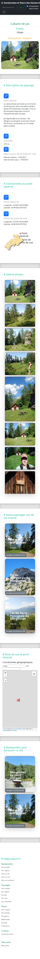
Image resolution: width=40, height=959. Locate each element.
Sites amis (5, 945)
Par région (5, 870)
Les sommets (6, 901)
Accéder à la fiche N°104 (15, 555)
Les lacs (4, 895)
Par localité (5, 867)
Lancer (21, 7)
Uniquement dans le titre (34, 7)
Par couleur (5, 910)
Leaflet (4, 729)
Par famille (5, 913)
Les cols (4, 898)
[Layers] (34, 673)
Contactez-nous (7, 934)
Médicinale (5, 919)
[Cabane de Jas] (20, 291)
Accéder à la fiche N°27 (15, 790)
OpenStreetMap (18, 729)
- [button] (5, 676)
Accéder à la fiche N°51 (15, 826)
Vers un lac (5, 874)
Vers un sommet (7, 880)
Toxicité (4, 923)
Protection (5, 926)
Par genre (5, 916)
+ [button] (5, 673)
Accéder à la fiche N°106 (15, 631)
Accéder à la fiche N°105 (15, 593)
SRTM (23, 729)
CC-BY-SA (13, 730)
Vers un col (5, 877)
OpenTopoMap (6, 730)
